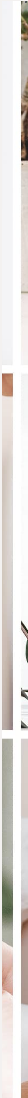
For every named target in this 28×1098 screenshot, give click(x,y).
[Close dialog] (26, 2)
